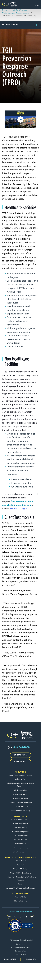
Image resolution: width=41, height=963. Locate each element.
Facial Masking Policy (20, 832)
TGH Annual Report (20, 794)
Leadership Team (20, 779)
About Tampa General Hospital (20, 775)
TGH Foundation (20, 790)
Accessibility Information (20, 819)
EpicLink (20, 865)
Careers (20, 884)
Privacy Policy (20, 951)
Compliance (20, 944)
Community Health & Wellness (20, 802)
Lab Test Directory (20, 836)
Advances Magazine (20, 798)
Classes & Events (20, 828)
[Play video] (20, 119)
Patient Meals (20, 844)
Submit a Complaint (20, 852)
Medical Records (20, 840)
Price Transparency (20, 848)
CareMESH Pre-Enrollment (20, 873)
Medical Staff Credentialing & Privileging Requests (20, 878)
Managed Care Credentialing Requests (20, 888)
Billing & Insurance (20, 823)
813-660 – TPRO (18, 509)
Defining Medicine (20, 869)
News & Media (20, 897)
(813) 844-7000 (21, 747)
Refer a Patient (20, 861)
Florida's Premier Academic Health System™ (20, 785)
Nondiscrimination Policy (20, 811)
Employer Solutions (20, 806)
